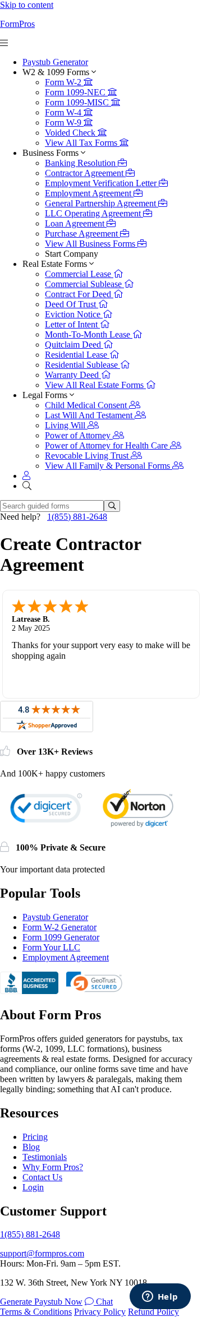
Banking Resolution (81, 163)
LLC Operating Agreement (94, 213)
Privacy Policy (100, 1311)
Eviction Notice (74, 314)
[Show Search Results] (112, 506)
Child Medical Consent (87, 405)
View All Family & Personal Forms (108, 465)
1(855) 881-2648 (77, 516)
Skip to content (26, 5)
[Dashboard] (26, 475)
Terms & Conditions (36, 1311)
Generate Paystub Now (41, 1301)
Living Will (66, 425)
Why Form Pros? (52, 1167)
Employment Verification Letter (102, 183)
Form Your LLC (51, 947)
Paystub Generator (55, 62)
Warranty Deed (73, 375)
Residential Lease (77, 354)
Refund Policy (153, 1311)
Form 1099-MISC (78, 102)
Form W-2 (64, 82)
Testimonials (44, 1157)
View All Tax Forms (82, 142)
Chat (103, 1301)
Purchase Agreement (82, 233)
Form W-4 (64, 112)
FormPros (17, 24)
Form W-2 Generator (59, 927)
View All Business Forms (91, 243)
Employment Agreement (89, 193)
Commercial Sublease (84, 284)
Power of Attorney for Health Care (107, 445)
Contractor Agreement (85, 173)
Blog (31, 1147)
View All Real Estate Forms (95, 385)
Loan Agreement (76, 223)
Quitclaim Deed (74, 344)
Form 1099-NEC (76, 92)
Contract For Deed (79, 294)
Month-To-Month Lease (88, 334)
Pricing (35, 1137)
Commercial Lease (79, 274)
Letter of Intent (72, 324)
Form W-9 (64, 122)
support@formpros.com (42, 1253)
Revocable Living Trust (88, 455)
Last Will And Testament (90, 415)
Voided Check (71, 132)
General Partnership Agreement (101, 203)
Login (33, 1187)
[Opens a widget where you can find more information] (160, 1297)
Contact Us (42, 1177)
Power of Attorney (79, 435)
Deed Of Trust (71, 304)
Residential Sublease (82, 364)
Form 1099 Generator (60, 937)
